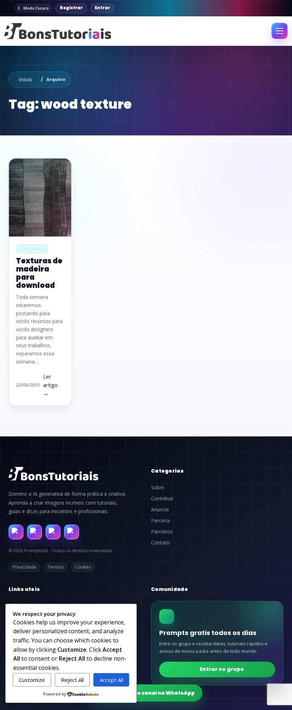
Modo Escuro (36, 8)
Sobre (158, 487)
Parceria (160, 520)
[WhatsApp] (53, 532)
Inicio (25, 79)
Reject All (72, 679)
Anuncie (160, 509)
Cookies (83, 567)
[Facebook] (16, 532)
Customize (32, 679)
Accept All (111, 679)
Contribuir (162, 498)
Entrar (102, 8)
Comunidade (169, 589)
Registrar (71, 8)
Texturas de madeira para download (39, 273)
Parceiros (162, 531)
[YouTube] (71, 532)
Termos (55, 567)
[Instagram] (34, 532)
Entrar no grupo (222, 669)
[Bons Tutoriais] (57, 31)
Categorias (167, 470)
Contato (160, 542)
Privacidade (24, 567)
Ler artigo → (50, 385)
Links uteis (24, 589)
